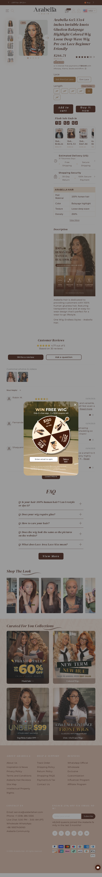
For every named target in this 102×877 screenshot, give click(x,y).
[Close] (75, 404)
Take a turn (66, 460)
